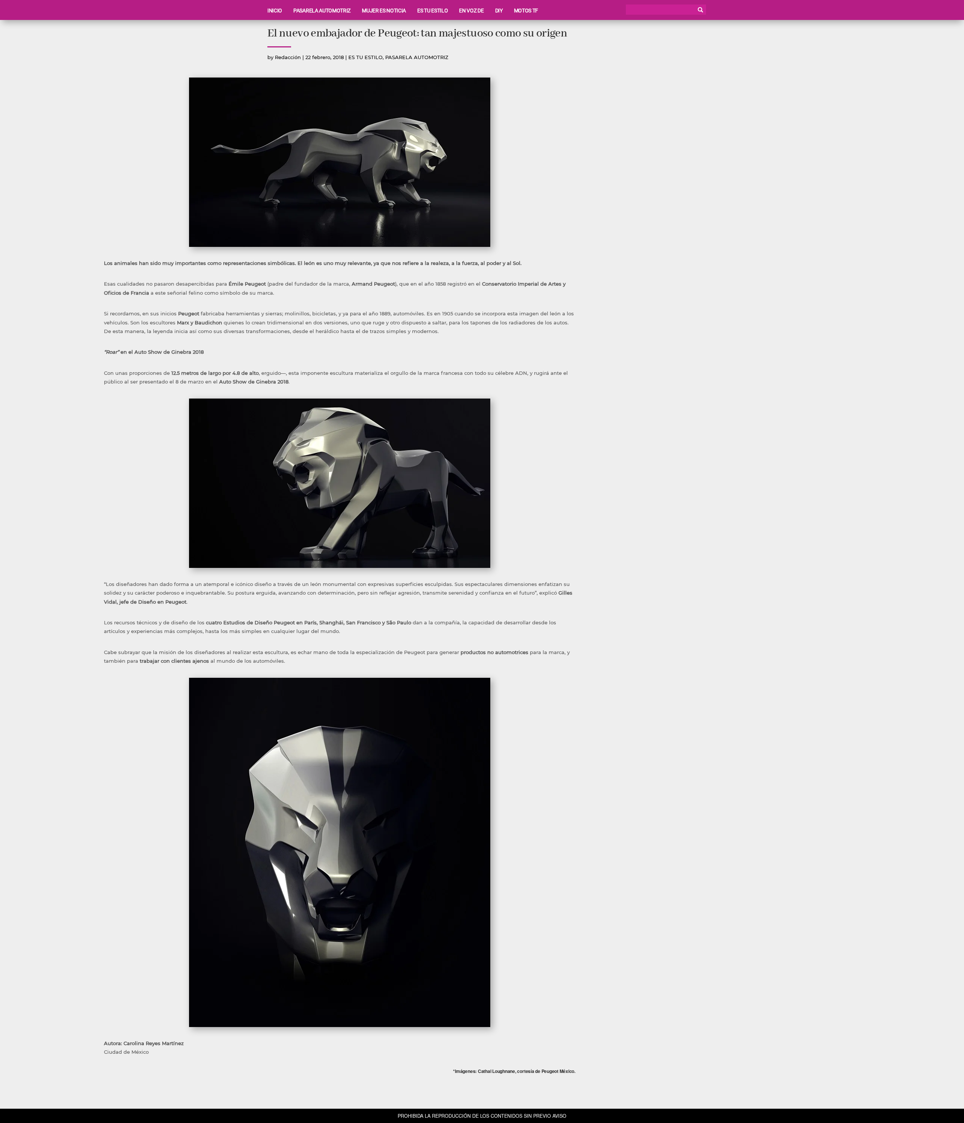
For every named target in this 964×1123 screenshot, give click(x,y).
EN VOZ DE (471, 11)
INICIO (274, 11)
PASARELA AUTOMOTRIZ (322, 11)
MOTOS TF (526, 11)
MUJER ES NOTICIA (384, 11)
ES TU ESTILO (432, 11)
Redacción (288, 57)
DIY (499, 11)
